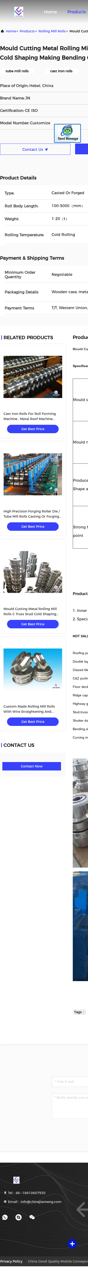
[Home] (19, 12)
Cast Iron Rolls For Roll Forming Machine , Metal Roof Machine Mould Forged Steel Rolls (30, 419)
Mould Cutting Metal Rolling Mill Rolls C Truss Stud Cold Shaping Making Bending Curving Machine (31, 614)
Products (76, 12)
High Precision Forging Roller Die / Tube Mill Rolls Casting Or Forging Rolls (32, 516)
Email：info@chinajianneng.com (34, 1202)
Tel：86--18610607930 (26, 1193)
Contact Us (33, 149)
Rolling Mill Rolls (52, 31)
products (27, 31)
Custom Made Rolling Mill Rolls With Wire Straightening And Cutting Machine (29, 711)
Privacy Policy (11, 1261)
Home (50, 12)
